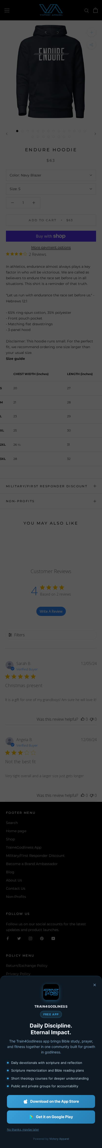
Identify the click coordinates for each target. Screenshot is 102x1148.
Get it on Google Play (54, 1116)
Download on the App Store (54, 1101)
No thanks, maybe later (23, 1129)
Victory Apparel (59, 1139)
